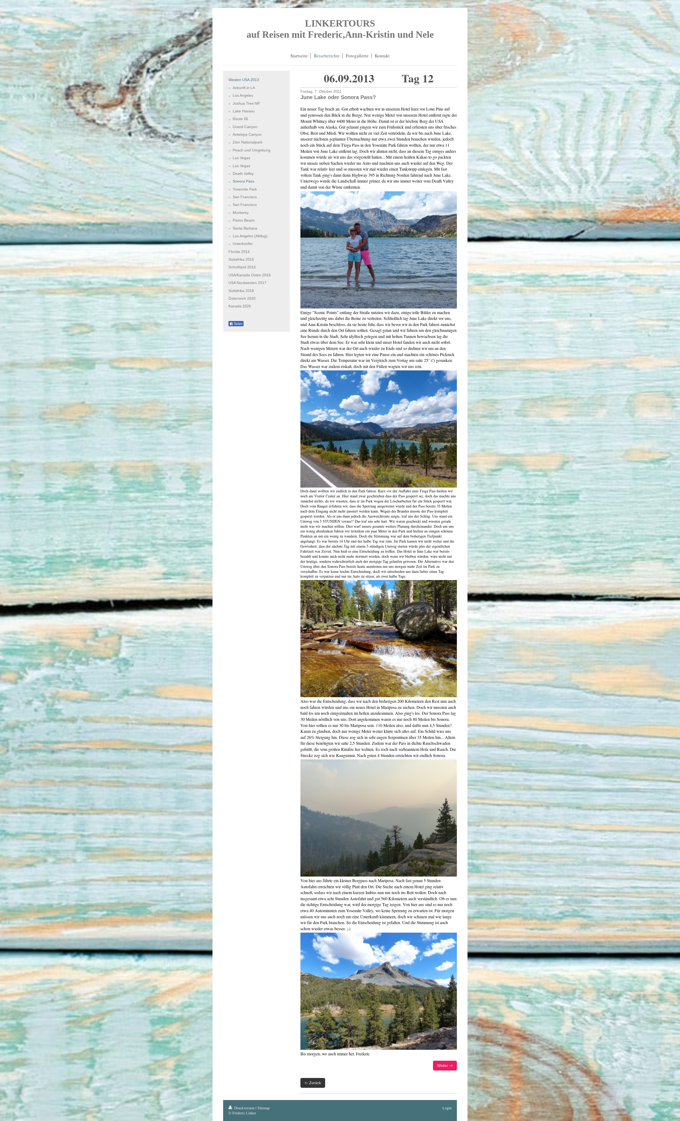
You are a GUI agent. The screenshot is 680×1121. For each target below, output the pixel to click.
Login (447, 1107)
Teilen (238, 324)
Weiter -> (445, 1065)
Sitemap (263, 1107)
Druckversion (244, 1107)
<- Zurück (313, 1083)
